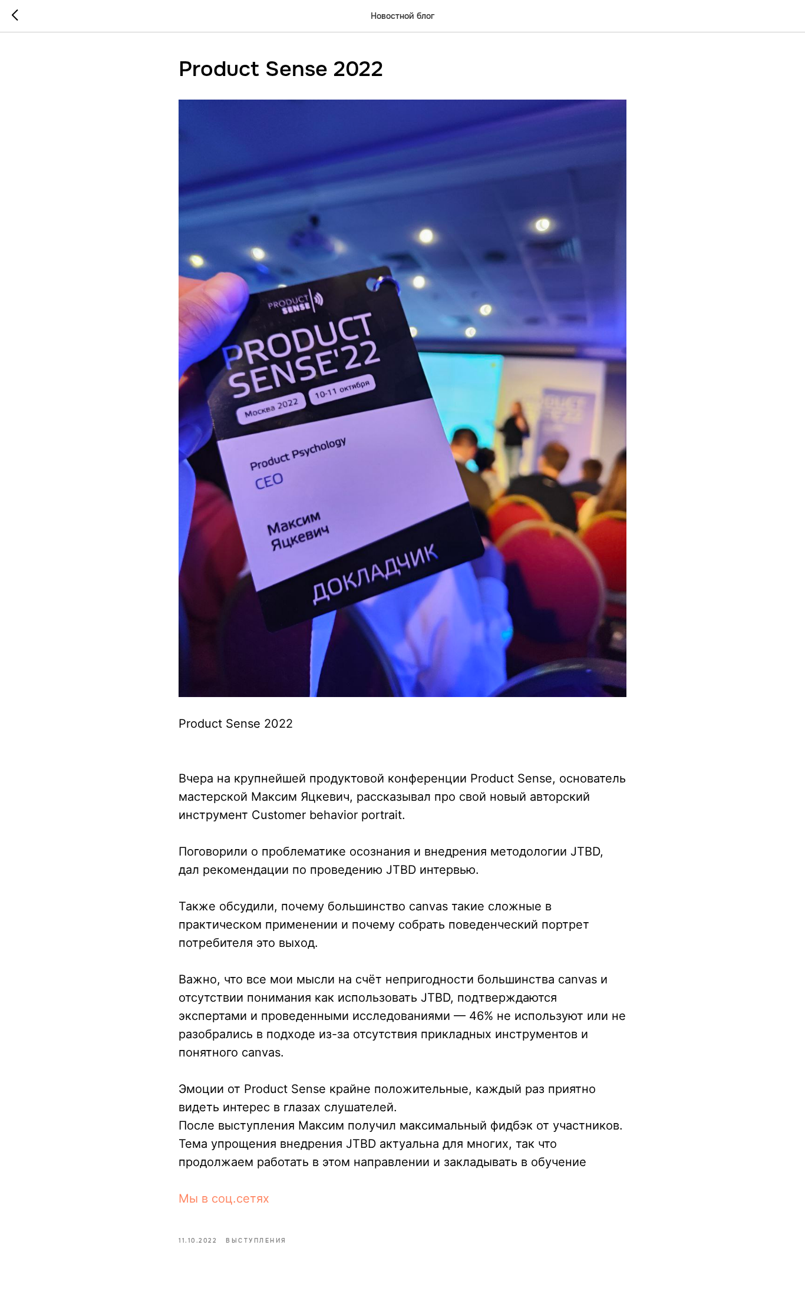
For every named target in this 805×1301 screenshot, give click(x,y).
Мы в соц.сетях (224, 1198)
